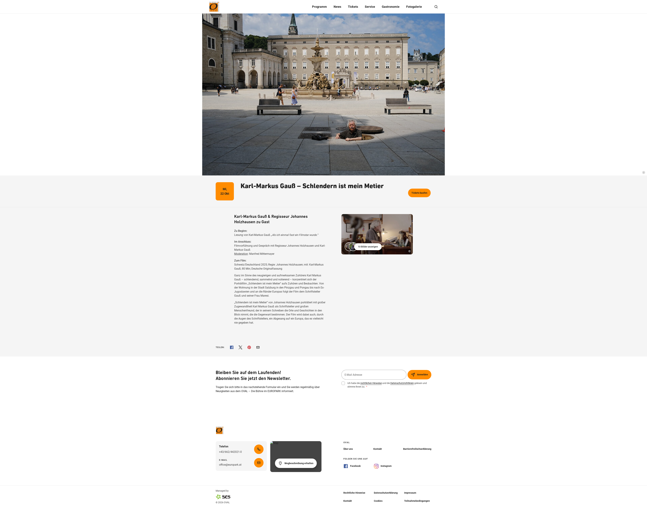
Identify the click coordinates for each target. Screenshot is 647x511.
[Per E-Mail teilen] (258, 347)
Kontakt (347, 500)
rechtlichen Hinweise (371, 383)
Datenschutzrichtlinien (402, 383)
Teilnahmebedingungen (417, 500)
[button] (363, 246)
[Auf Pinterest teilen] (249, 347)
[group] (377, 234)
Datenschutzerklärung (386, 492)
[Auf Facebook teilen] (231, 347)
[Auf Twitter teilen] (240, 347)
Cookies (378, 500)
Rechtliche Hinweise (354, 492)
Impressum (410, 492)
